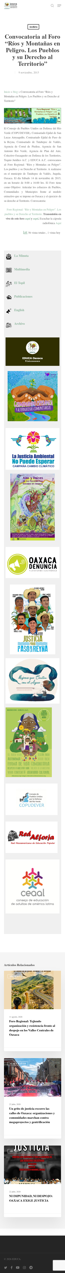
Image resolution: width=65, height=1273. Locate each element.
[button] (59, 5)
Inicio (7, 92)
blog (15, 92)
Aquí (58, 223)
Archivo (33, 27)
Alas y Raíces (18, 1063)
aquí (27, 218)
